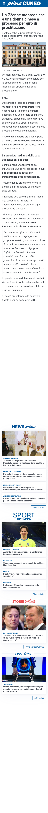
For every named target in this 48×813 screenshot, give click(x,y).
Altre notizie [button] (38, 507)
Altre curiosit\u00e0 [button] (35, 647)
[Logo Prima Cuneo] (24, 3)
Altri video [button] (39, 698)
